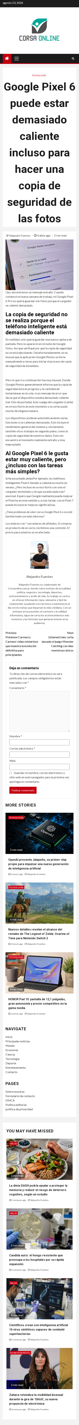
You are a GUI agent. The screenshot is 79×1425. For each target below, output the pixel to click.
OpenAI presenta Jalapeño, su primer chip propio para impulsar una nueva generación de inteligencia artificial (38, 864)
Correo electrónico (22, 748)
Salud (13, 1143)
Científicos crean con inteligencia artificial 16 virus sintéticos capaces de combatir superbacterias (38, 1329)
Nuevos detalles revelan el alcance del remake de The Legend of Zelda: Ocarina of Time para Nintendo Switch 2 (38, 934)
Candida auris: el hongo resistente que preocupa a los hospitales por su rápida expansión (36, 1260)
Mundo (10, 1045)
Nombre (15, 736)
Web (12, 760)
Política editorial (16, 1104)
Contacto (11, 1072)
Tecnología (39, 75)
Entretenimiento (16, 1067)
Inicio (9, 1036)
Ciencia (10, 1054)
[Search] (73, 58)
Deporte (11, 1063)
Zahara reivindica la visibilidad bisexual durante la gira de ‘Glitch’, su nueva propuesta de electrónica (36, 1399)
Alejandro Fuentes (20, 235)
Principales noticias (18, 1041)
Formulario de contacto (20, 1096)
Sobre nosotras (15, 1091)
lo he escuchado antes (19, 478)
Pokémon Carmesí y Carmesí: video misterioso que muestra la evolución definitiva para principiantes (22, 643)
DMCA (10, 1100)
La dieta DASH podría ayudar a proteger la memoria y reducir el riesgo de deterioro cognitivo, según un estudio (38, 1190)
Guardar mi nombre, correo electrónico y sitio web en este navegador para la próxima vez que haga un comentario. (39, 777)
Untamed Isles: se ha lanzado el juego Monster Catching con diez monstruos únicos (57, 641)
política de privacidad (19, 1109)
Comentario (17, 688)
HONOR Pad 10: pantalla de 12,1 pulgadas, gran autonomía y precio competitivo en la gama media (37, 1003)
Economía (12, 1050)
